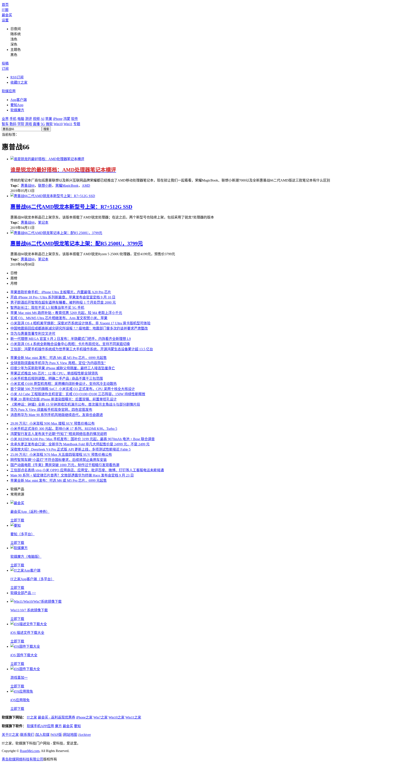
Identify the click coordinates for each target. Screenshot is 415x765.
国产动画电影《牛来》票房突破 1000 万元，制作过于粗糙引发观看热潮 (64, 465)
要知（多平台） (22, 534)
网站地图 (70, 734)
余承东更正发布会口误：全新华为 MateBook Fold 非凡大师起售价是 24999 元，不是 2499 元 (80, 444)
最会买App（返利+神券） (29, 511)
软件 (74, 119)
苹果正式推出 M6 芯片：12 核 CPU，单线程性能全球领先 (54, 373)
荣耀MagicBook (66, 185)
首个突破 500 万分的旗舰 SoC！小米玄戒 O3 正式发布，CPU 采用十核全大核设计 (72, 389)
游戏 (28, 124)
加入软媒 (42, 734)
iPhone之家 (84, 717)
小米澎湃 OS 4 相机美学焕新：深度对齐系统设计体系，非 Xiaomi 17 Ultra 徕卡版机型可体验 (80, 323)
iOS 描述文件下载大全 (27, 632)
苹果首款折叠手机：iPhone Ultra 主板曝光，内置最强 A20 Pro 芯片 (60, 292)
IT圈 (5, 10)
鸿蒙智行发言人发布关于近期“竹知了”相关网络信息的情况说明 (58, 434)
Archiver (85, 734)
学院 (20, 124)
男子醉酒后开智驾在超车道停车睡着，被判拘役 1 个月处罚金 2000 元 (63, 302)
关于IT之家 (10, 734)
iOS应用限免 (20, 700)
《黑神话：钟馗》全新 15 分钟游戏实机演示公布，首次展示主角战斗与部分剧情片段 (75, 404)
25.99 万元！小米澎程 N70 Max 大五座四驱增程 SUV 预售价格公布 (61, 454)
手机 (13, 119)
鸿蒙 (66, 119)
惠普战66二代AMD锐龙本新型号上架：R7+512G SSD (71, 207)
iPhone (57, 119)
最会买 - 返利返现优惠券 (56, 717)
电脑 (20, 119)
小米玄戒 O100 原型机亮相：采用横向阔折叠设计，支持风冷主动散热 (63, 384)
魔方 (58, 726)
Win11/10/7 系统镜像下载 (29, 610)
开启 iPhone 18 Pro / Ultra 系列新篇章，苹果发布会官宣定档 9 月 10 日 (62, 297)
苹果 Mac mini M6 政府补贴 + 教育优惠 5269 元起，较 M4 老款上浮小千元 (66, 313)
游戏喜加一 (19, 677)
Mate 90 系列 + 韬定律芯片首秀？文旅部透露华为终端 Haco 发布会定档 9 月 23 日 (72, 475)
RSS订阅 (17, 77)
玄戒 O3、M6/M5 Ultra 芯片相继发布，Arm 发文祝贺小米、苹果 (58, 318)
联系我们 (27, 734)
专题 (76, 124)
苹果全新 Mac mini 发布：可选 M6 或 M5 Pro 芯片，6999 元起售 (58, 358)
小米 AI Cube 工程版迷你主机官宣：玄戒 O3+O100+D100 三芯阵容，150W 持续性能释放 (77, 394)
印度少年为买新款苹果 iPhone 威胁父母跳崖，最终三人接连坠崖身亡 (62, 368)
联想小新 (45, 185)
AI (42, 119)
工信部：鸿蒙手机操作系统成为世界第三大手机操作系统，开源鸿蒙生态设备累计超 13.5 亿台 (81, 349)
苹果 (48, 119)
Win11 (68, 124)
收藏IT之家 (18, 82)
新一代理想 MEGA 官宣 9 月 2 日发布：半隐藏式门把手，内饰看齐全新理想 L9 (70, 339)
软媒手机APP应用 (40, 726)
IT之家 (32, 717)
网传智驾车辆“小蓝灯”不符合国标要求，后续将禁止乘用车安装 (58, 460)
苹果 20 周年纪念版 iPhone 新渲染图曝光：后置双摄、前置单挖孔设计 (63, 399)
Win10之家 (116, 717)
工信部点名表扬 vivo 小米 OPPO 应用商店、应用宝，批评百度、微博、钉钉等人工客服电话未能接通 (87, 470)
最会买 (7, 15)
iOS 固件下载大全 (23, 655)
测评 (28, 119)
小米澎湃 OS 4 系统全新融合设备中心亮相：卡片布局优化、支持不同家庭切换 (70, 344)
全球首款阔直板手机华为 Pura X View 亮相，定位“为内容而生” (58, 363)
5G (43, 124)
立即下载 (17, 520)
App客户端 (18, 100)
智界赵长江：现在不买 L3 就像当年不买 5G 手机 (47, 307)
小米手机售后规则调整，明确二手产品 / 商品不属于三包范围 (56, 378)
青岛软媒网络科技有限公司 (22, 759)
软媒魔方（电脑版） (26, 556)
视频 (36, 119)
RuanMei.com (29, 751)
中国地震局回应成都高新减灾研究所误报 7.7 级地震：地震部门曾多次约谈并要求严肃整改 (79, 328)
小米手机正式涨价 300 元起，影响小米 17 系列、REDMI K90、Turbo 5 (63, 428)
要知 (77, 726)
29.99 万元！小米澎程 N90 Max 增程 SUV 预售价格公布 (52, 423)
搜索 (46, 129)
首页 (5, 4)
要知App (16, 105)
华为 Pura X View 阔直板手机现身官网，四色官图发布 (51, 409)
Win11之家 (133, 717)
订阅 (5, 68)
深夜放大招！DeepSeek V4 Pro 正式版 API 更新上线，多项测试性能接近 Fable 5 (70, 449)
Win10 (58, 124)
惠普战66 (28, 185)
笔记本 (43, 222)
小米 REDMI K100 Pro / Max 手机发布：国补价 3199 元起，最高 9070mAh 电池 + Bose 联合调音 (82, 439)
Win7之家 (100, 717)
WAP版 (56, 734)
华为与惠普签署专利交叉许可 (32, 333)
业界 (5, 119)
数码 (13, 124)
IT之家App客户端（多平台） (32, 579)
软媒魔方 (17, 110)
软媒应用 (9, 91)
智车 (5, 124)
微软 (49, 124)
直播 (36, 124)
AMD (86, 185)
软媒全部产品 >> (23, 593)
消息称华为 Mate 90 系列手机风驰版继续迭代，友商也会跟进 (56, 415)
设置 (5, 20)
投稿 (5, 63)
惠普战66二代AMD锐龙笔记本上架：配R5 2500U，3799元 (76, 243)
